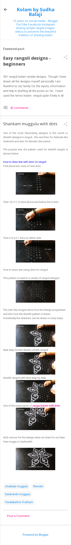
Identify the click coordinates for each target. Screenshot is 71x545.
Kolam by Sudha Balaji (35, 11)
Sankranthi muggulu (17, 494)
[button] (65, 57)
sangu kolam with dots (46, 405)
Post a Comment (18, 516)
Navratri (38, 486)
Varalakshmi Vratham (19, 502)
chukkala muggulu (16, 486)
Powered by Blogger (36, 535)
